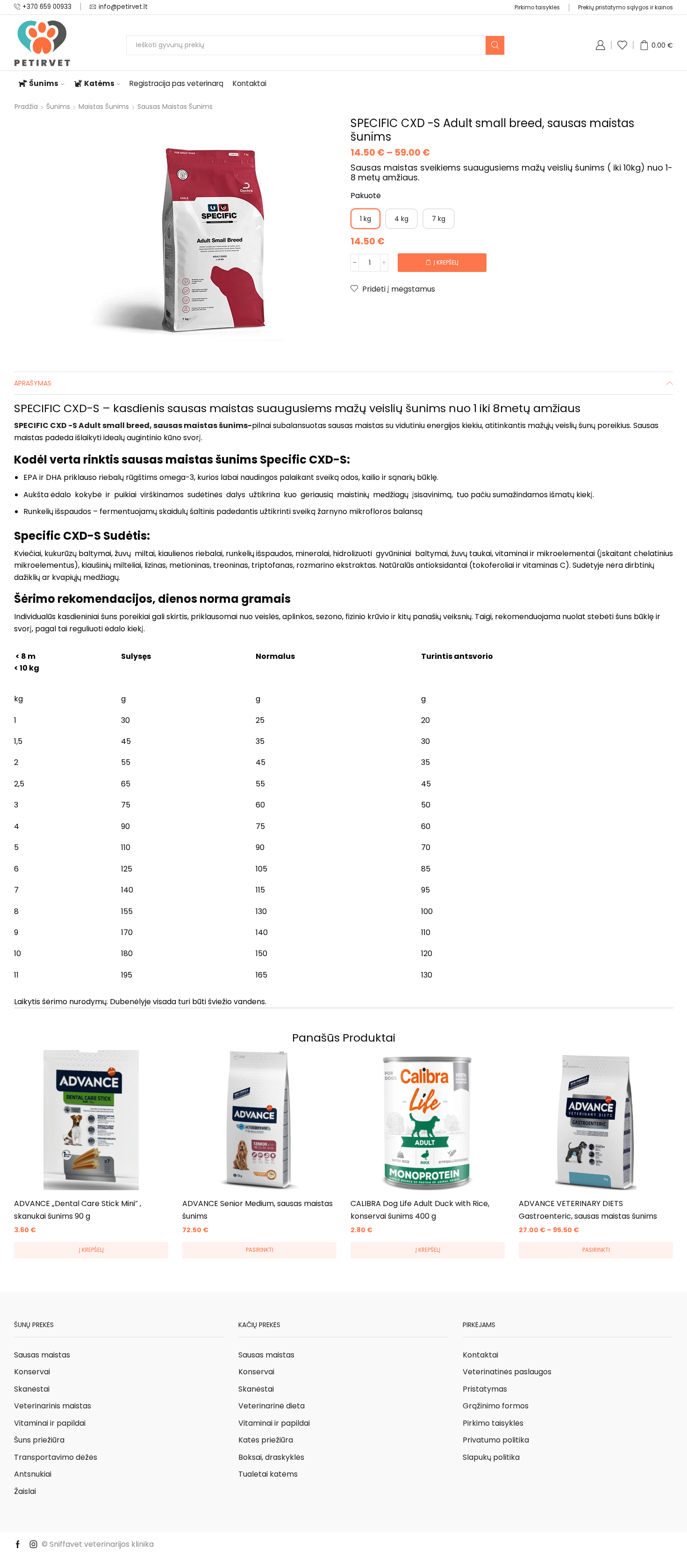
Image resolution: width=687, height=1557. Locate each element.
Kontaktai (249, 83)
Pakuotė (366, 196)
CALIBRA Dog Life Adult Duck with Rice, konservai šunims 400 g (420, 1209)
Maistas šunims (104, 106)
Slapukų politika (491, 1457)
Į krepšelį (446, 262)
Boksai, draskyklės (271, 1457)
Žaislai (25, 1491)
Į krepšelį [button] (91, 1250)
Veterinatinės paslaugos (507, 1371)
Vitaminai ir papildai (50, 1423)
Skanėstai (32, 1389)
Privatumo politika (496, 1440)
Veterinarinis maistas (52, 1405)
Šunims (43, 83)
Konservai (32, 1371)
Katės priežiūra (265, 1440)
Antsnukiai (32, 1474)
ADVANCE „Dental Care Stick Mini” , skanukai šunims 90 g (77, 1209)
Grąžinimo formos (496, 1405)
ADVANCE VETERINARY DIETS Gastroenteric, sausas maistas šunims (588, 1209)
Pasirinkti (259, 1250)
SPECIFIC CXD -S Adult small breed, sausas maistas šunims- (133, 425)
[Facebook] (17, 1544)
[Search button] (495, 45)
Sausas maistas (42, 1355)
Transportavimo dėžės (55, 1457)
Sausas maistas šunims (175, 106)
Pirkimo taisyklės (537, 7)
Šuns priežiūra (39, 1440)
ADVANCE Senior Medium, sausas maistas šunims (257, 1209)
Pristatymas (485, 1389)
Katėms (99, 83)
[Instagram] (33, 1544)
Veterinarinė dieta (271, 1405)
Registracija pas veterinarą (176, 83)
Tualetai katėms (268, 1474)
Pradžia (26, 106)
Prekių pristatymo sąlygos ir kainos (625, 7)
